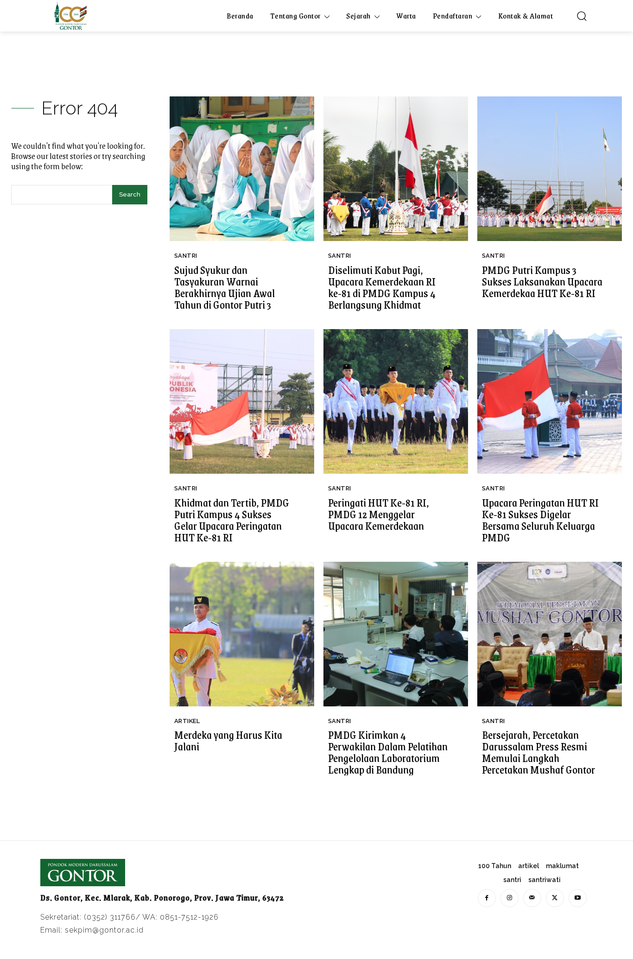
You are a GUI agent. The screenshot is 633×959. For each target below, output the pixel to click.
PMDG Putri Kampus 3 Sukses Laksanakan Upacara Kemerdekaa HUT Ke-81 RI (542, 281)
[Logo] (70, 16)
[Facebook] (487, 898)
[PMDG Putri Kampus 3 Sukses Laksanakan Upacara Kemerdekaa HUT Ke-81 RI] (549, 168)
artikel (187, 721)
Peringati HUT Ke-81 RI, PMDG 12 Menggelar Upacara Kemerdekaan (378, 514)
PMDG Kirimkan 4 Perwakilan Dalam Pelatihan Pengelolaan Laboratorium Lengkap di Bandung (388, 752)
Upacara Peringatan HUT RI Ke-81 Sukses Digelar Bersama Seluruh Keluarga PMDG (540, 520)
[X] (555, 898)
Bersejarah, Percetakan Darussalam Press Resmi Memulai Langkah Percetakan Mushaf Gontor (538, 752)
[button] (581, 16)
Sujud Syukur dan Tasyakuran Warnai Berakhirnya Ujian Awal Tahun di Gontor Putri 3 (224, 287)
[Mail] (532, 898)
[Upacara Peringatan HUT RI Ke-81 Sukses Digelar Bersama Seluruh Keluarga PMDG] (549, 401)
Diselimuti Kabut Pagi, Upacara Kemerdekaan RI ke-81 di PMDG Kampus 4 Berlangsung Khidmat (382, 287)
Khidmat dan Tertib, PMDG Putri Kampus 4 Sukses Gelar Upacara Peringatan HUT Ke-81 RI (231, 520)
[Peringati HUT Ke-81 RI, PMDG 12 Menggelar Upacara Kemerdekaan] (395, 401)
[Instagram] (509, 898)
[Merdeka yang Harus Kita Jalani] (242, 634)
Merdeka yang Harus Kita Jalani (228, 740)
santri (185, 255)
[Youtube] (578, 898)
